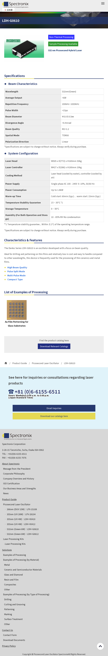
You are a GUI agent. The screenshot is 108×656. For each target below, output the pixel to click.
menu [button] (103, 3)
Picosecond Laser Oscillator (16, 504)
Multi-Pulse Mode (16, 275)
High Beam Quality (17, 267)
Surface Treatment (13, 619)
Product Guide (9, 499)
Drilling (7, 599)
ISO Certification (11, 483)
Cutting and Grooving (14, 604)
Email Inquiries (54, 408)
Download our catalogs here (54, 416)
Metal (7, 564)
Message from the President (16, 468)
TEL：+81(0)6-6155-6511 (14, 453)
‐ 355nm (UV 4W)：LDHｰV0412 (19, 524)
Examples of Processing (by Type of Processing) (26, 594)
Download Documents (14, 640)
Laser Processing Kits (13, 538)
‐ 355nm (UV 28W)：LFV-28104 (20, 514)
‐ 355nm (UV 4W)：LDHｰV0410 (19, 519)
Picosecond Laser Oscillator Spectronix (51, 654)
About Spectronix (10, 463)
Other (7, 589)
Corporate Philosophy (14, 473)
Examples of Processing (14, 554)
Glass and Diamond (13, 574)
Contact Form (10, 635)
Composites (10, 584)
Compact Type (15, 279)
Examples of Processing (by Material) (21, 559)
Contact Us (7, 630)
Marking (8, 614)
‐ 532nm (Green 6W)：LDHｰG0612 (21, 533)
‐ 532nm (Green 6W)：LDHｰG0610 (21, 529)
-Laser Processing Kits (15, 543)
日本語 (9, 9)
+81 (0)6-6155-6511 (37, 391)
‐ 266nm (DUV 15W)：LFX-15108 (20, 509)
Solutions (7, 549)
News (6, 493)
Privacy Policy (9, 645)
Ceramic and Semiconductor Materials (23, 569)
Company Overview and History (18, 478)
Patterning (9, 609)
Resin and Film (11, 579)
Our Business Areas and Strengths (19, 488)
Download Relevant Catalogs (54, 346)
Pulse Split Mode (16, 271)
